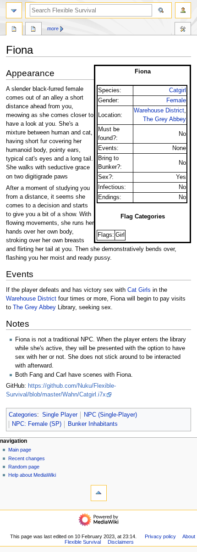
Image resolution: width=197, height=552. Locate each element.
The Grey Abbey (164, 119)
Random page (23, 466)
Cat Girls (139, 290)
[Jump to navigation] (14, 10)
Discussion (33, 29)
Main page (19, 449)
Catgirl (177, 90)
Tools (183, 29)
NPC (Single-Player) (110, 415)
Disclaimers (121, 542)
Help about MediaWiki (32, 475)
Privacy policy (160, 536)
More (53, 28)
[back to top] (99, 493)
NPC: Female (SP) (36, 424)
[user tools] (183, 10)
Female (176, 100)
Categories (23, 415)
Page (14, 29)
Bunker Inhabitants (93, 424)
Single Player (59, 415)
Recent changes (26, 458)
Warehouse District (159, 110)
